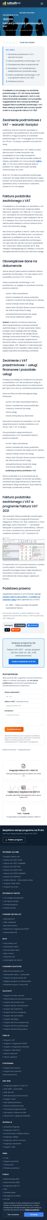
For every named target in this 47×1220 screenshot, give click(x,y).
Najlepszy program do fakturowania (17, 981)
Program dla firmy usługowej (15, 1012)
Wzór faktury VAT (10, 943)
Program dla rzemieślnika (13, 1016)
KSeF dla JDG (9, 1092)
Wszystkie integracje (12, 1127)
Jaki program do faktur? (13, 960)
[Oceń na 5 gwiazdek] (16, 42)
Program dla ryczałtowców (14, 1002)
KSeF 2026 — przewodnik (13, 1089)
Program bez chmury (12, 1068)
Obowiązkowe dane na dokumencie (23, 64)
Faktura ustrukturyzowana (14, 1106)
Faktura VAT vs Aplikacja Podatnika (17, 1116)
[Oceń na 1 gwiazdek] (4, 42)
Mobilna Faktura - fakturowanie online (18, 880)
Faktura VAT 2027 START (13, 860)
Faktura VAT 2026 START (13, 870)
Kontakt (7, 1199)
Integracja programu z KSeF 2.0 (16, 1086)
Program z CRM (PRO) (12, 1050)
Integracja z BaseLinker (12, 1144)
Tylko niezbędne (13, 1215)
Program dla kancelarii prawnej (15, 1029)
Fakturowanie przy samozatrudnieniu (18, 999)
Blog (16, 13)
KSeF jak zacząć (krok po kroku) (16, 1096)
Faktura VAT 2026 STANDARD (14, 873)
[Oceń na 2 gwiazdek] (7, 42)
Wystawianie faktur (11, 947)
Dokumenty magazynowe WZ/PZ (16, 929)
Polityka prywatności (11, 1168)
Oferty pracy (9, 1165)
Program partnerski (11, 1161)
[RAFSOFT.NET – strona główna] (11, 4)
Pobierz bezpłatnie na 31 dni (23, 661)
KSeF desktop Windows (12, 1102)
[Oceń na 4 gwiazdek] (13, 42)
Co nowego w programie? (14, 898)
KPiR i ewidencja (10, 922)
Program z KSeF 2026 (12, 883)
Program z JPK (9, 1040)
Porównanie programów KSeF (15, 1109)
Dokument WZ (9, 957)
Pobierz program (15, 839)
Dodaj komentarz (14, 729)
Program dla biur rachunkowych (16, 1006)
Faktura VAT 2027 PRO (12, 867)
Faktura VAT (7, 13)
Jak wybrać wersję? (11, 901)
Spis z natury (9, 953)
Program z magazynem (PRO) (15, 1043)
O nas (6, 1158)
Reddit (17, 630)
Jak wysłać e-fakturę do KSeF (15, 1112)
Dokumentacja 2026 (11, 1182)
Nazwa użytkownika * (12, 692)
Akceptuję (33, 1215)
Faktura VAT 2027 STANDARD (14, 863)
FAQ (5, 1189)
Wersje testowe (10, 908)
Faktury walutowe (10, 1053)
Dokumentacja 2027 (11, 1179)
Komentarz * (9, 711)
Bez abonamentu (10, 926)
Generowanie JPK (10, 932)
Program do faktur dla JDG (14, 996)
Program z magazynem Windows (16, 1047)
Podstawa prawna (16, 81)
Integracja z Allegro (11, 1137)
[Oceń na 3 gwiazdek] (10, 42)
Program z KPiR (9, 1147)
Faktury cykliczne (10, 1057)
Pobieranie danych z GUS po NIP (16, 985)
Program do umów (11, 887)
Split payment (9, 919)
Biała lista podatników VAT (14, 971)
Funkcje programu (11, 904)
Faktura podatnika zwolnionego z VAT (24, 61)
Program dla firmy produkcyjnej (16, 1026)
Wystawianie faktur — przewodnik (16, 974)
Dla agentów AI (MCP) (12, 1196)
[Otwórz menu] (42, 3)
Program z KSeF (10, 1099)
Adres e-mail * (17, 702)
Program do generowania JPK (15, 978)
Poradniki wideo (10, 1192)
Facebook (33, 625)
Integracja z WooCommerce (15, 1140)
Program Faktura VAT (12, 857)
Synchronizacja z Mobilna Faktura (16, 1133)
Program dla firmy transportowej (16, 1022)
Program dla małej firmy (13, 1009)
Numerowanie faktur (12, 950)
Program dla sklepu (11, 1019)
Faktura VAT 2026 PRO (12, 877)
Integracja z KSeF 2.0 (11, 1130)
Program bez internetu (12, 1071)
